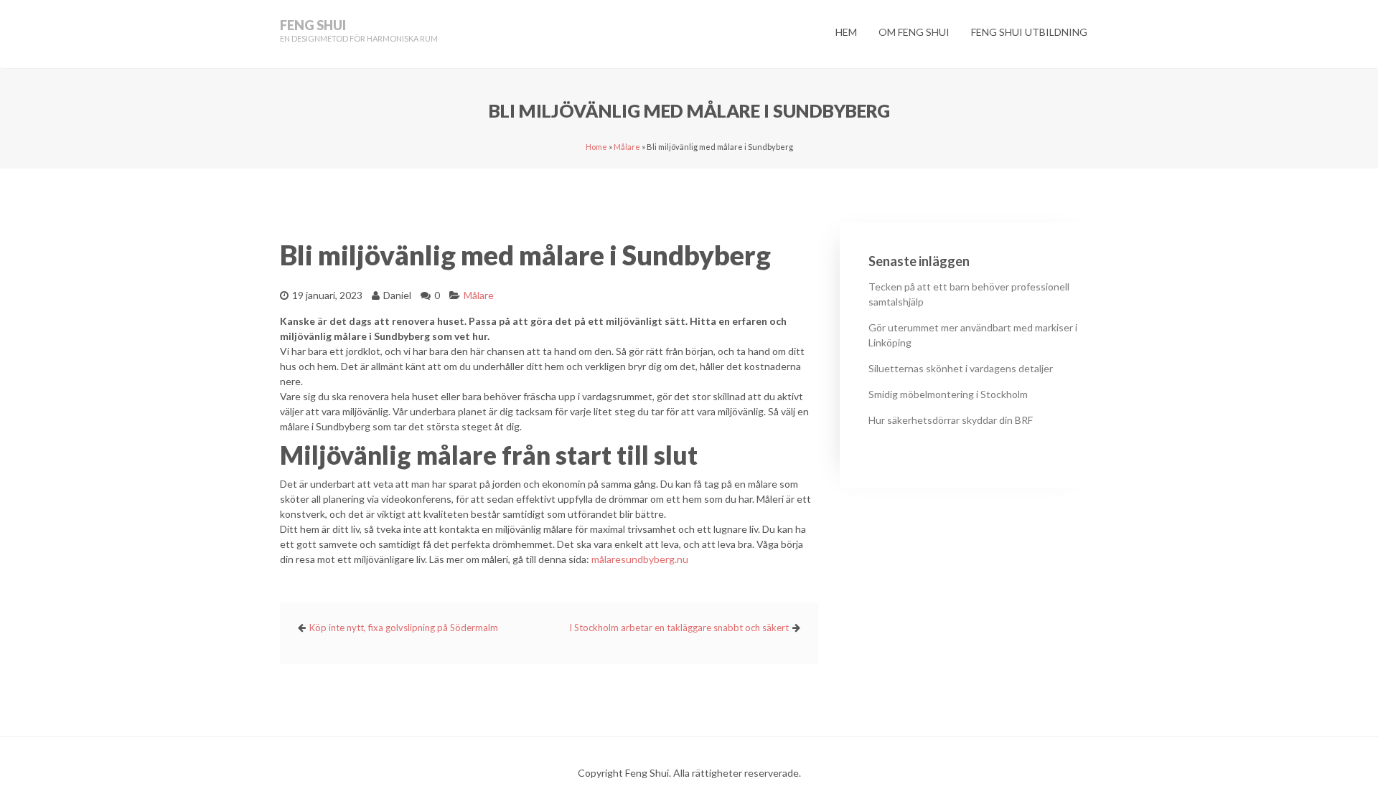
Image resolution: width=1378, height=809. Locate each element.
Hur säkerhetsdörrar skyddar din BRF (950, 420)
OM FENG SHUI (914, 32)
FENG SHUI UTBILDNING (1029, 32)
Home (596, 146)
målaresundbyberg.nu (639, 559)
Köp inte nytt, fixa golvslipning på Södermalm (403, 627)
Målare (627, 146)
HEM (846, 32)
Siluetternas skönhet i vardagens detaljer (960, 368)
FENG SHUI (313, 25)
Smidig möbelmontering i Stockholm (948, 394)
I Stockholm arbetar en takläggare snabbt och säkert (679, 627)
